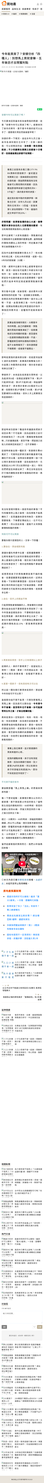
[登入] (38, 4)
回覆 (39, 1327)
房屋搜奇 (6, 8)
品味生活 (16, 8)
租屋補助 (24, 14)
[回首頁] (9, 3)
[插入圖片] (34, 1327)
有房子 (35, 8)
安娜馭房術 (23, 879)
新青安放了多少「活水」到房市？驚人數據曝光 (23, 907)
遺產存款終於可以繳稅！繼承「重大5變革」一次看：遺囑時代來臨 (23, 898)
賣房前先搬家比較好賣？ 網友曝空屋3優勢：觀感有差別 (23, 917)
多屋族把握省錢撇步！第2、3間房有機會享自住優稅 (23, 927)
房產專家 (26, 8)
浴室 (33, 14)
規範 (4, 1327)
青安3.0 (6, 14)
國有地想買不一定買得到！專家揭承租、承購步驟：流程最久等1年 (23, 936)
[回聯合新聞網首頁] (4, 3)
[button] (41, 4)
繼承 (15, 14)
